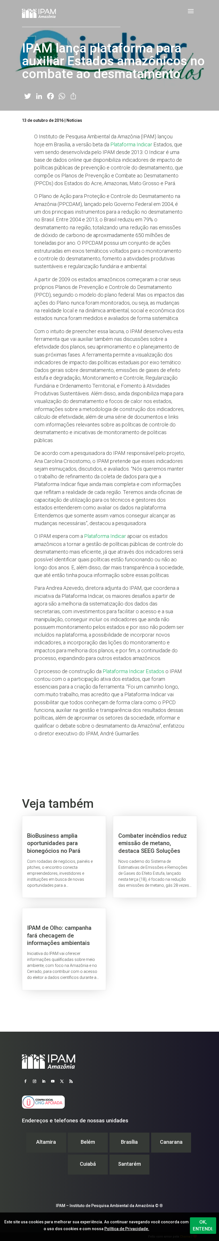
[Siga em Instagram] (34, 1081)
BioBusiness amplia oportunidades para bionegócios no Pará (64, 857)
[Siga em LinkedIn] (43, 1081)
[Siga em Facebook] (25, 1081)
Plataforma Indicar (131, 144)
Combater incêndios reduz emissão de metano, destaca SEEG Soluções (155, 857)
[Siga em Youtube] (52, 1081)
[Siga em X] (61, 1081)
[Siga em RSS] (71, 1081)
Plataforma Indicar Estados (133, 671)
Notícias (74, 120)
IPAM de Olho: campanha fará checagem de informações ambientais (64, 949)
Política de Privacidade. (126, 1228)
